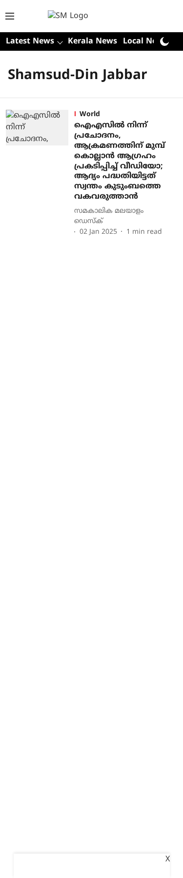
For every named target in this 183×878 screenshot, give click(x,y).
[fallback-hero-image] (40, 174)
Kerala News (92, 41)
